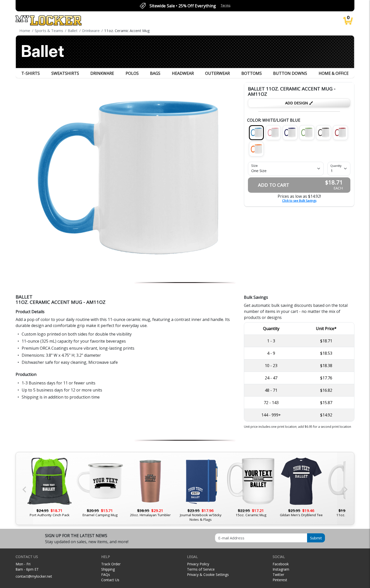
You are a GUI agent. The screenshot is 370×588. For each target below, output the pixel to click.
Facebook (281, 564)
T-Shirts (30, 73)
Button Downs (290, 73)
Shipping (108, 569)
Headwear (183, 73)
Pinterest (280, 579)
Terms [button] (226, 5)
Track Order (111, 564)
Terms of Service (201, 569)
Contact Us (110, 579)
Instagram (281, 569)
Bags (155, 73)
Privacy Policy (198, 564)
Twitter (278, 574)
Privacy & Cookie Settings (208, 574)
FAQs (105, 574)
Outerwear (217, 73)
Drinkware (102, 73)
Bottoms (251, 73)
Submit (316, 537)
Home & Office (334, 73)
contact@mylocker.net (34, 576)
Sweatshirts (65, 73)
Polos (132, 73)
